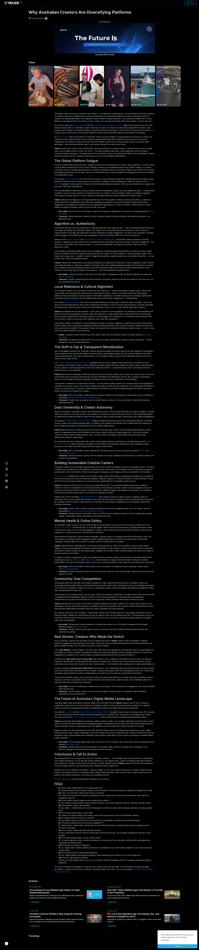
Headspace (76, 560)
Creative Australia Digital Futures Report (74, 363)
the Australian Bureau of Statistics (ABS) (100, 239)
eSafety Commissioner (63, 527)
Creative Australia (72, 302)
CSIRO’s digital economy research (78, 421)
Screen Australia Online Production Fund (86, 511)
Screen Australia (79, 125)
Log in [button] (191, 3)
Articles (33, 881)
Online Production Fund (89, 497)
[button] (5, 475)
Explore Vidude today (62, 779)
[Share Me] (46, 18)
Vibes (32, 62)
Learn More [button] (165, 940)
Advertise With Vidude (104, 55)
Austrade (68, 712)
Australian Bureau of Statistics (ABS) (108, 125)
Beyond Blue (90, 560)
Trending (34, 936)
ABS (76, 744)
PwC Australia (62, 137)
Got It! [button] (177, 946)
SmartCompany (80, 627)
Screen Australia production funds (86, 717)
